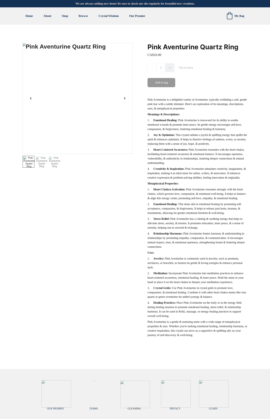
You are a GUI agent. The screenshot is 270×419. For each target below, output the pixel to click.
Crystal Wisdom (108, 15)
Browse (83, 15)
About (47, 15)
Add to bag (161, 82)
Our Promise (137, 15)
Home (29, 15)
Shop (65, 15)
